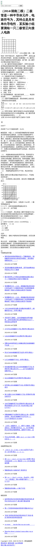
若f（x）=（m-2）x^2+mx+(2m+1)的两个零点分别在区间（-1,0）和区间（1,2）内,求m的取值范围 (20, 461)
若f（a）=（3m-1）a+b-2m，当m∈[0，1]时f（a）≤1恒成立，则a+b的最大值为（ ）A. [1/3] (19, 479)
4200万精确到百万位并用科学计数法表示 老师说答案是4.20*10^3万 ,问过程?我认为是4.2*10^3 (19, 405)
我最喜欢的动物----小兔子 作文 (15, 488)
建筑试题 (11, 543)
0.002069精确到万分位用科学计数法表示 (18, 336)
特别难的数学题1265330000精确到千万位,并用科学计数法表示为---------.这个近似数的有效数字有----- (19, 369)
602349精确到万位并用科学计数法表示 (18, 378)
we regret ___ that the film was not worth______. (20, 524)
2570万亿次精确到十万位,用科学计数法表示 (19, 329)
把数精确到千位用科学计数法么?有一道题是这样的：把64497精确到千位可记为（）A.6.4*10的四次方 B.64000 (19, 416)
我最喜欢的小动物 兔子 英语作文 (16, 470)
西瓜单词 (4, 543)
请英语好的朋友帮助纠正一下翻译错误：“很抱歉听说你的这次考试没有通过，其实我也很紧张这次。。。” (19, 258)
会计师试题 (19, 543)
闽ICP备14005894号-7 (8, 545)
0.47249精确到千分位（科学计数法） (17, 359)
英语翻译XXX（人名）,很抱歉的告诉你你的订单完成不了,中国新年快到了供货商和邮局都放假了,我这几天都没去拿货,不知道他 (20, 288)
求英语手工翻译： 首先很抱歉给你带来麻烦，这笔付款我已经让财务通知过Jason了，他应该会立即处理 (19, 320)
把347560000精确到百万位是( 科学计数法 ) (19, 352)
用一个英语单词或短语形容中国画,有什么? (19, 508)
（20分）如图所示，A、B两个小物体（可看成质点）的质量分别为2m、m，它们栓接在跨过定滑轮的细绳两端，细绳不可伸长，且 (19, 428)
